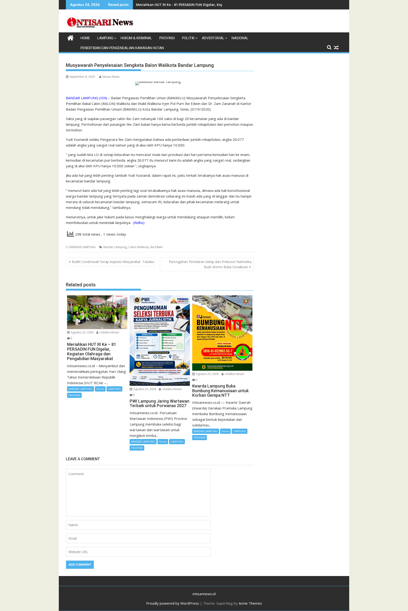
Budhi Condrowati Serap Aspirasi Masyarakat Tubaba (113, 261)
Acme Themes (250, 603)
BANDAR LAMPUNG (83, 247)
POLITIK (188, 38)
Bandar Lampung (115, 247)
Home (100, 389)
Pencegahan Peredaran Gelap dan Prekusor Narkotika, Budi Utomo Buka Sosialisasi (210, 264)
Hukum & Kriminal (136, 38)
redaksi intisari (109, 332)
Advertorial (213, 38)
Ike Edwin (156, 247)
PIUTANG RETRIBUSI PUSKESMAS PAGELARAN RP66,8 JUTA (182, 4)
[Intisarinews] (70, 37)
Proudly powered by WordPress (172, 603)
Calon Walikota (138, 247)
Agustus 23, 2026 (82, 332)
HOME (85, 38)
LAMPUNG (105, 38)
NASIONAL (240, 38)
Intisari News (110, 77)
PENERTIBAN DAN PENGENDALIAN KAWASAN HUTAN (122, 48)
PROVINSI (167, 38)
